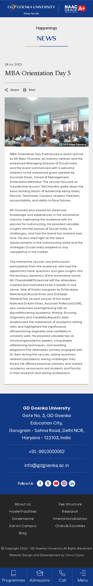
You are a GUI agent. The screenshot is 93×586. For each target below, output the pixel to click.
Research (70, 511)
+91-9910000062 (47, 451)
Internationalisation (70, 518)
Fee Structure (70, 504)
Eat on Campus (22, 526)
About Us (23, 504)
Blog (23, 533)
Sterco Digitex (74, 555)
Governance (23, 518)
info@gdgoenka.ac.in (46, 465)
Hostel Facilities (22, 511)
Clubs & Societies (70, 526)
